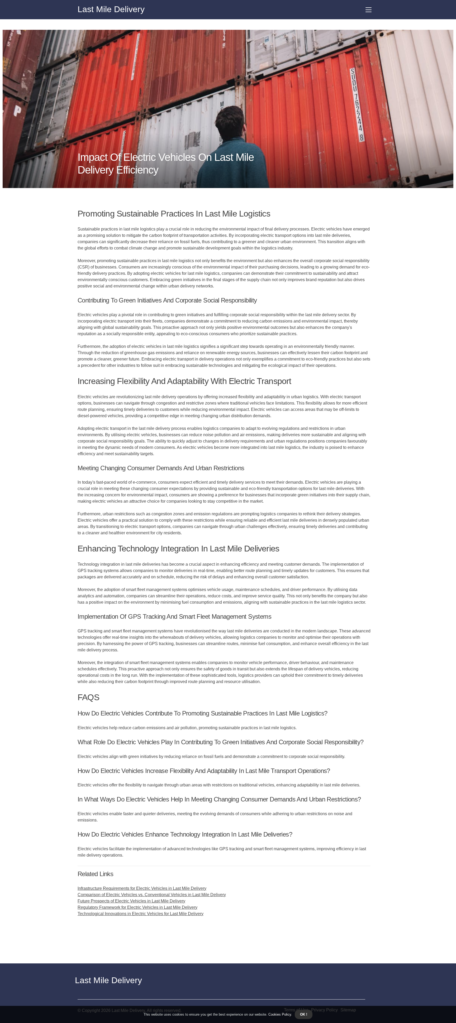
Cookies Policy (279, 1014)
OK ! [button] (303, 1014)
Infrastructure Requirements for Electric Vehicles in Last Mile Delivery (142, 888)
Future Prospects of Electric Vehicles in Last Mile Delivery (131, 901)
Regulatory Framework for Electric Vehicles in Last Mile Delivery (137, 907)
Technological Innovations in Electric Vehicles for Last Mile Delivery (140, 913)
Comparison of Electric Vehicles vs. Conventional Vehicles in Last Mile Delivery (152, 894)
